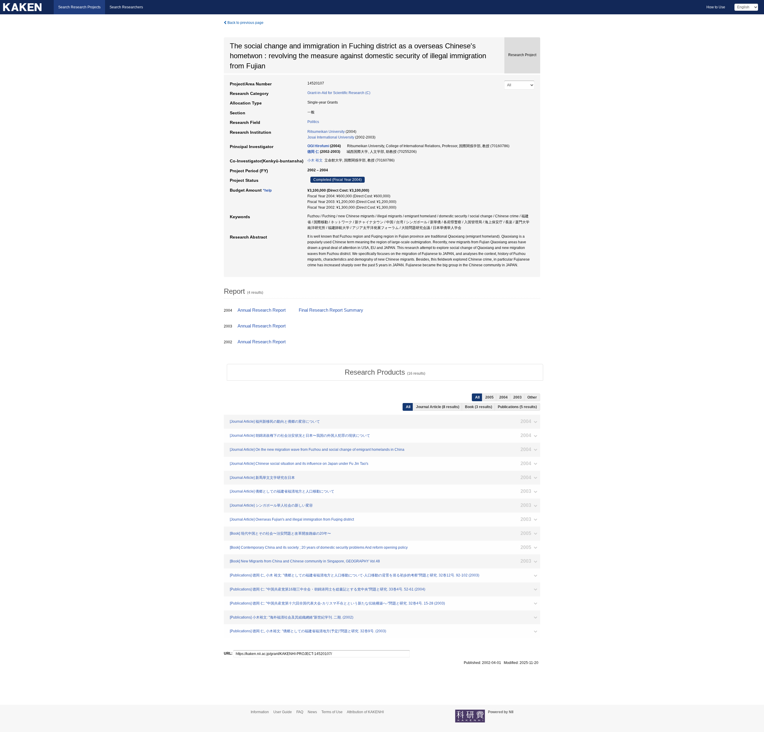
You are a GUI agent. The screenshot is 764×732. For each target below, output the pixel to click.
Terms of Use (332, 712)
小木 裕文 (315, 160)
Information (260, 712)
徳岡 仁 (313, 152)
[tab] (385, 372)
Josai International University (330, 137)
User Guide (282, 712)
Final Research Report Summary (331, 310)
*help (267, 190)
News (312, 712)
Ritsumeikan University (326, 132)
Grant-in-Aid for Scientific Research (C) (338, 93)
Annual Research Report (262, 310)
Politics (313, 122)
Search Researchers (126, 7)
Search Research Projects (79, 7)
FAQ (299, 712)
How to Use (715, 7)
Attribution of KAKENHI (365, 712)
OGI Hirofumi (318, 146)
